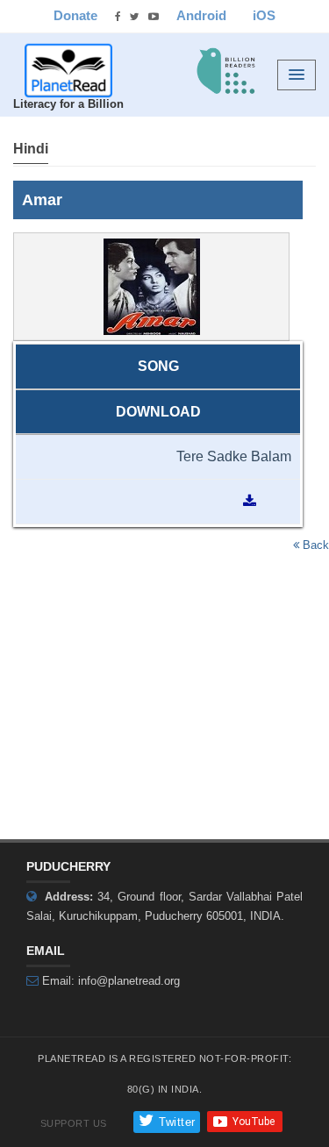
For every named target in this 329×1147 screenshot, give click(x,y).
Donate (75, 15)
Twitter (175, 1122)
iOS (264, 15)
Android (201, 15)
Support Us (73, 1123)
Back (314, 545)
